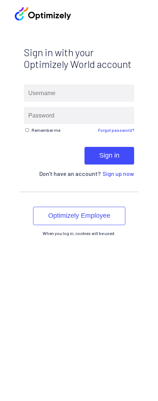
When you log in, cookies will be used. (79, 233)
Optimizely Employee (79, 215)
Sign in (109, 155)
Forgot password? (116, 130)
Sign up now (118, 173)
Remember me (46, 130)
